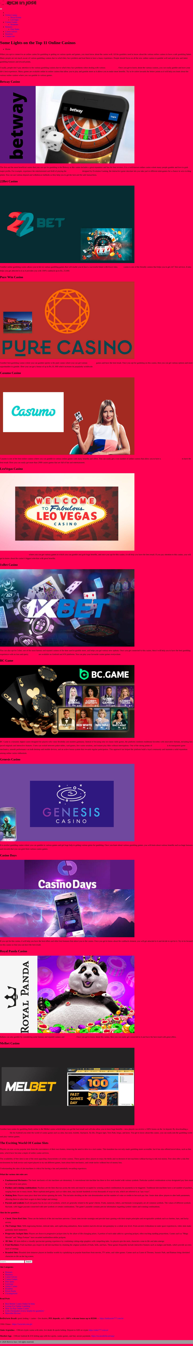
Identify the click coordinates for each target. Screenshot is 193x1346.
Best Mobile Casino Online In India (20, 1304)
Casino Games (11, 1279)
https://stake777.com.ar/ (98, 1330)
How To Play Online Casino (17, 1308)
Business (9, 1274)
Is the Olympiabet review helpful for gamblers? (24, 1311)
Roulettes (9, 1289)
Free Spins (9, 1281)
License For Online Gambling (17, 1306)
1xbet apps (33, 654)
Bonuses (8, 1272)
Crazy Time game (74, 171)
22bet (120, 267)
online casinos (112, 68)
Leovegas (9, 1284)
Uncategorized (11, 1293)
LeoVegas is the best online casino (14, 554)
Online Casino (11, 1286)
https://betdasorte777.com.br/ (112, 1318)
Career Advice (11, 1277)
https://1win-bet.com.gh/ (22, 1324)
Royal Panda (70, 1037)
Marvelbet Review (13, 1313)
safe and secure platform (171, 459)
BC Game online (160, 745)
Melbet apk (4, 1133)
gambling (92, 363)
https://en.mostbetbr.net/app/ (102, 1336)
